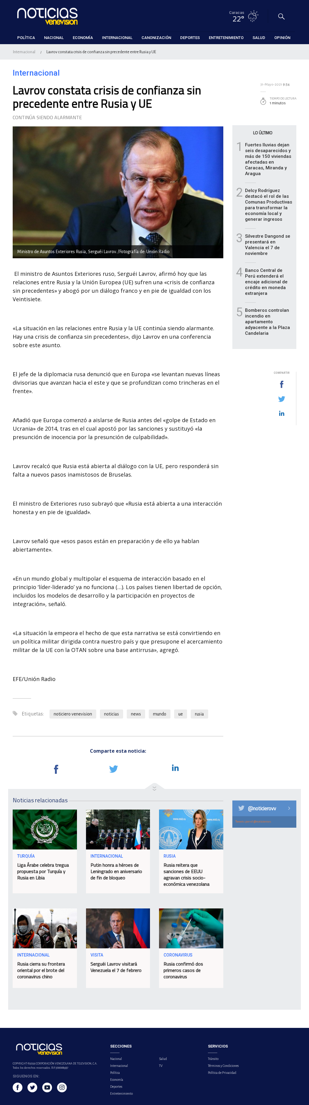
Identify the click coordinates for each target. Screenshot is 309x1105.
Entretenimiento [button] (226, 37)
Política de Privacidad (222, 1072)
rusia (199, 714)
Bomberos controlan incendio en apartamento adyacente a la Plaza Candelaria (267, 322)
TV (161, 1066)
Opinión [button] (282, 37)
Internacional (24, 52)
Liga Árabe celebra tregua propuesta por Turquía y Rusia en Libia (43, 871)
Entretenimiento (121, 1093)
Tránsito (213, 1059)
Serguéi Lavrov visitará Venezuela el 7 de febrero (116, 967)
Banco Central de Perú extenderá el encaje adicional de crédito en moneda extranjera (266, 282)
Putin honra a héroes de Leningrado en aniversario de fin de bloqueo (116, 871)
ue (180, 714)
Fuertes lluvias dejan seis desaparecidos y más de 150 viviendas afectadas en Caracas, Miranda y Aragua (268, 159)
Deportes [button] (190, 37)
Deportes (116, 1086)
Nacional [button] (54, 37)
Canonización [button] (156, 37)
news (136, 714)
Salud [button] (259, 37)
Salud (163, 1059)
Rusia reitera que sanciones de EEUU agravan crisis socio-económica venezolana (186, 874)
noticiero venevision (73, 714)
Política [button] (26, 37)
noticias (111, 714)
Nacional (116, 1059)
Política (115, 1072)
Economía (116, 1079)
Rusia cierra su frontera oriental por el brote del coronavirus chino (41, 970)
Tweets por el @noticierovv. (253, 821)
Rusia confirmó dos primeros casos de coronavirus (183, 970)
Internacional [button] (117, 37)
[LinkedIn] (281, 413)
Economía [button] (83, 37)
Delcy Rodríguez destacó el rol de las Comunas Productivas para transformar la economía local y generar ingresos (268, 205)
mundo (159, 714)
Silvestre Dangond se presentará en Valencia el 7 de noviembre (267, 244)
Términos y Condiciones (223, 1066)
